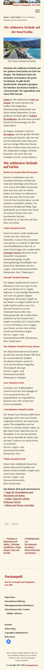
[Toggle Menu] (37, 11)
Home (6, 17)
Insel (7, 524)
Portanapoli (13, 576)
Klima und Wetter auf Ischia (19, 505)
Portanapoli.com (31, 665)
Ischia (7, 99)
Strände (15, 524)
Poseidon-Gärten (12, 252)
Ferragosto (9, 134)
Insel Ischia (16, 17)
